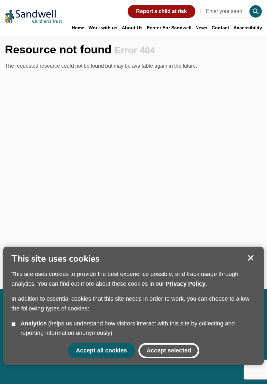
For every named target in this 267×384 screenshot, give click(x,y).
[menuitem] (78, 28)
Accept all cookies (101, 350)
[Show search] (255, 11)
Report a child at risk (161, 11)
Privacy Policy (185, 284)
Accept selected (251, 258)
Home (78, 27)
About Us (132, 27)
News (201, 27)
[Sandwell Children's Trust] (33, 11)
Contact (220, 27)
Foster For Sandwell (169, 27)
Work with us (103, 27)
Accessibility (247, 27)
